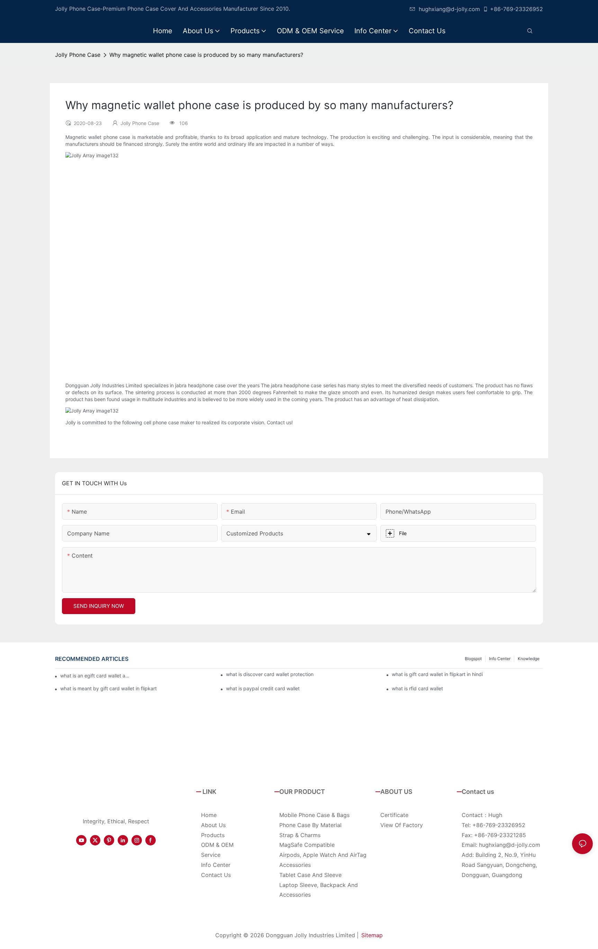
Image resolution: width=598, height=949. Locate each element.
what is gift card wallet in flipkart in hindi (437, 674)
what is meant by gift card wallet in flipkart (108, 688)
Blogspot (473, 658)
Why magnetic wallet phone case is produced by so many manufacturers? (206, 54)
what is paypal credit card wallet (263, 688)
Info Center (499, 658)
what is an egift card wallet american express (96, 676)
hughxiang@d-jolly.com (449, 9)
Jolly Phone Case (77, 54)
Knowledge (529, 658)
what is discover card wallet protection (270, 674)
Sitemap (372, 935)
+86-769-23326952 (516, 9)
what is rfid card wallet (417, 688)
